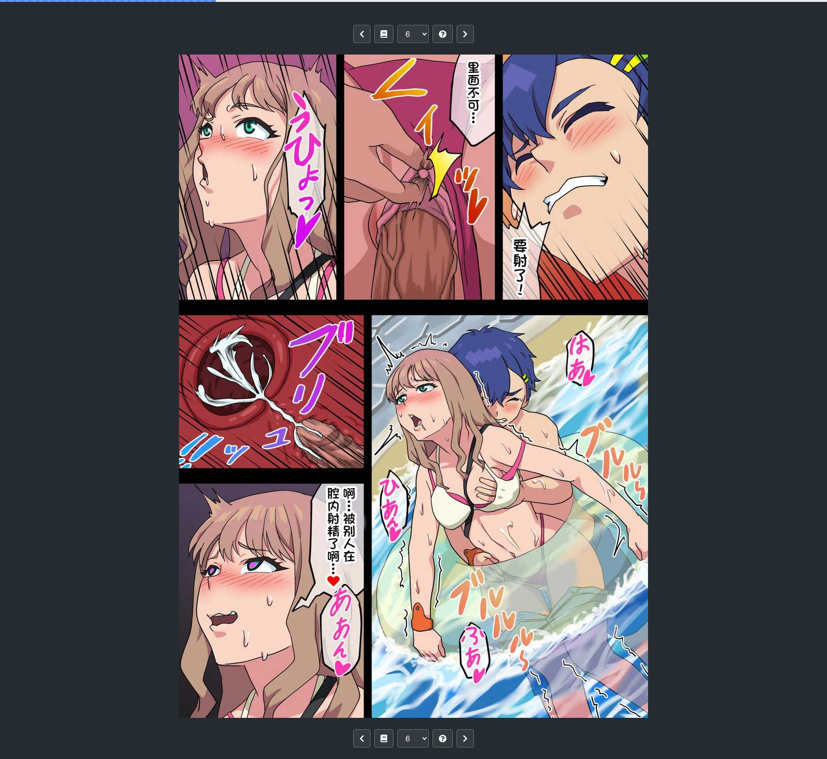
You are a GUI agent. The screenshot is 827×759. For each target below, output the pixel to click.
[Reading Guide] (443, 34)
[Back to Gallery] (383, 34)
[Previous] (361, 34)
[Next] (465, 34)
